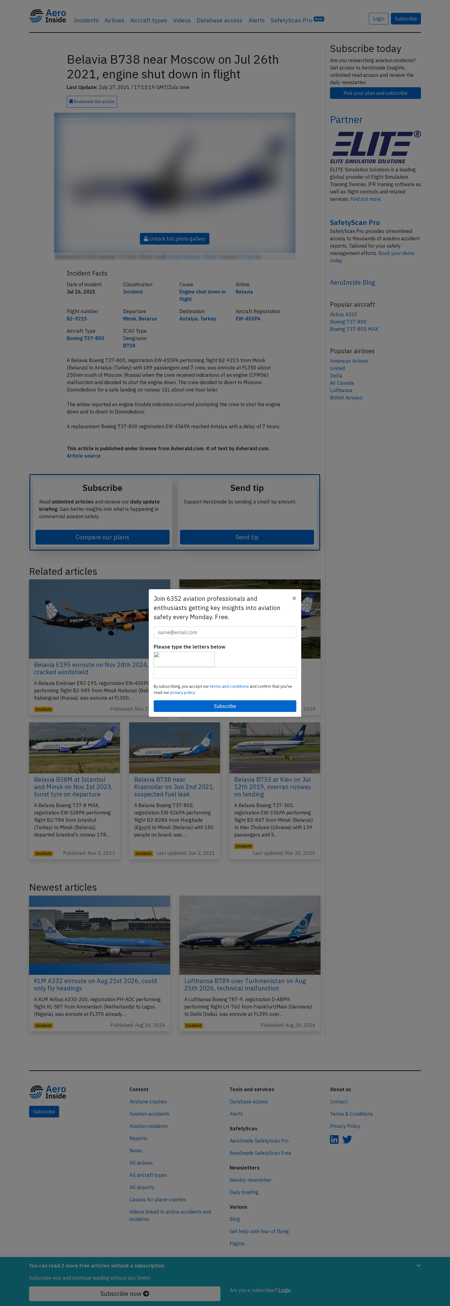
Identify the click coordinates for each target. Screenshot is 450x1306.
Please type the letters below (189, 647)
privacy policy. (182, 692)
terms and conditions (230, 686)
